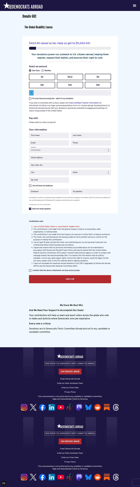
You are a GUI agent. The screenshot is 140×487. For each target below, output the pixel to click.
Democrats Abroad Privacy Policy (60, 250)
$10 (42, 77)
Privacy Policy (70, 392)
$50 (98, 77)
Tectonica (84, 399)
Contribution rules (36, 221)
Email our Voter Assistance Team (70, 383)
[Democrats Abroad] (23, 5)
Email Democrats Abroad (70, 379)
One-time (36, 71)
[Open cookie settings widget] (3, 483)
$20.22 (70, 77)
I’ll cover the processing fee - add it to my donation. (53, 99)
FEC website (62, 261)
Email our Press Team (70, 388)
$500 (98, 85)
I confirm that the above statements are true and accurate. (56, 270)
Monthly (48, 71)
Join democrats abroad (70, 371)
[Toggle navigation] (134, 5)
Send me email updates (41, 209)
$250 (70, 85)
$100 (42, 85)
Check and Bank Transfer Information (84, 103)
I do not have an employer (42, 186)
